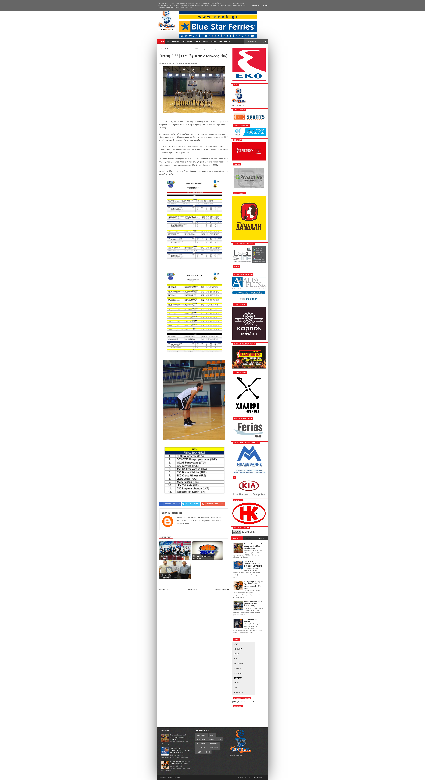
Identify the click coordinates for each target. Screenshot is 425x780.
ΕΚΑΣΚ (236, 654)
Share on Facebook (172, 504)
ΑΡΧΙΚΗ (240, 777)
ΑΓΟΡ (236, 644)
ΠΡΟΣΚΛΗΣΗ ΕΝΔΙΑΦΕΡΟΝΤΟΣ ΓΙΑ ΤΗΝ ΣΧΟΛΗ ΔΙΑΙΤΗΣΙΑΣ (180, 750)
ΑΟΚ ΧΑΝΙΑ (238, 649)
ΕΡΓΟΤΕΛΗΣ (238, 663)
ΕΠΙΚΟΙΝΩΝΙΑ (257, 777)
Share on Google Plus (214, 504)
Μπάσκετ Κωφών (184, 63)
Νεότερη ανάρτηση (165, 589)
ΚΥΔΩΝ (236, 683)
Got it (265, 5)
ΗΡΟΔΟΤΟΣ (238, 673)
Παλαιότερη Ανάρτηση (221, 589)
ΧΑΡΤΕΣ (247, 777)
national (194, 63)
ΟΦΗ (235, 688)
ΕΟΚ (235, 658)
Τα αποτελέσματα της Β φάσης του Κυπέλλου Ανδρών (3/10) (178, 737)
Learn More (256, 5)
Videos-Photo (238, 692)
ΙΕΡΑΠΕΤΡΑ (238, 678)
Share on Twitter (192, 504)
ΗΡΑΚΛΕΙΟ (237, 668)
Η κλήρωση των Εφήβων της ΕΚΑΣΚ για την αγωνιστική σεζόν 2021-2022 (180, 764)
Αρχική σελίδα (193, 589)
